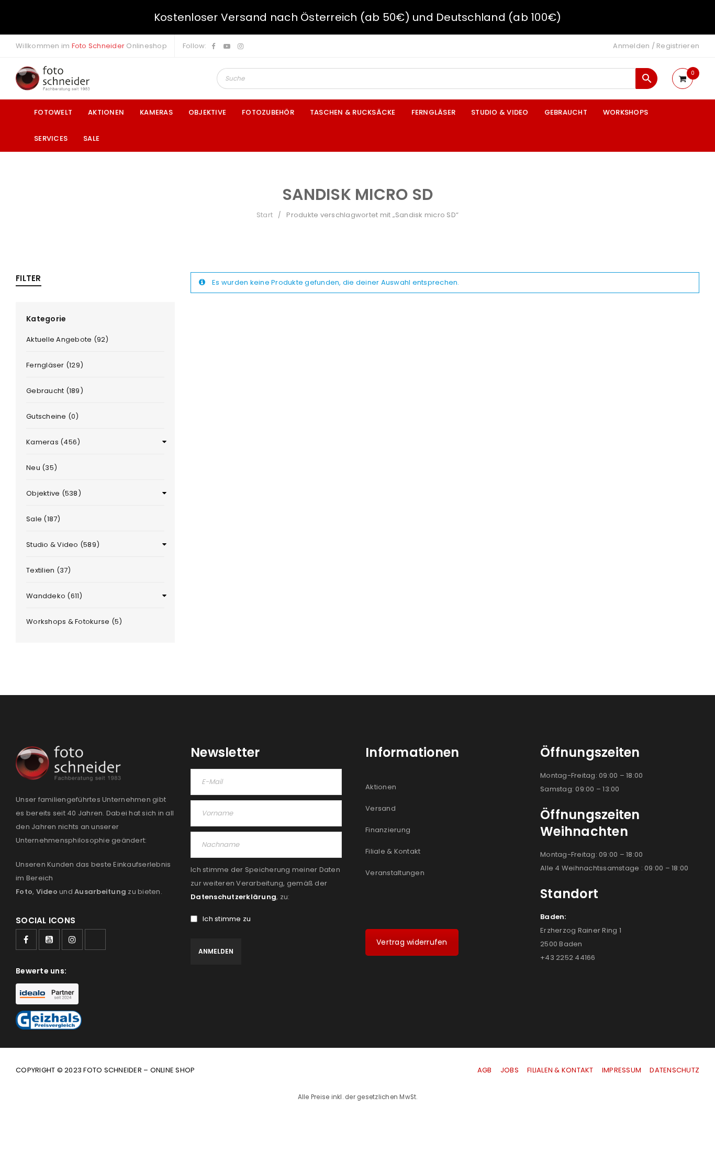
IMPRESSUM (621, 1070)
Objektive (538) (53, 493)
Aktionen (380, 787)
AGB (485, 1070)
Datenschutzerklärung (233, 897)
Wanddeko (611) (54, 596)
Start (264, 215)
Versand (380, 808)
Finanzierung (387, 830)
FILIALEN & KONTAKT (560, 1070)
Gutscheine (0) (52, 416)
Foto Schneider (98, 46)
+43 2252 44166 (568, 958)
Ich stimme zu (227, 919)
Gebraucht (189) (54, 391)
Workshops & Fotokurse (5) (74, 621)
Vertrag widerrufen (412, 942)
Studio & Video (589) (62, 545)
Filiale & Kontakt (392, 851)
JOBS (509, 1070)
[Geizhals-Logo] (49, 1020)
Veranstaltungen (394, 873)
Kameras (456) (53, 442)
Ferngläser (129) (54, 365)
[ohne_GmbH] (71, 763)
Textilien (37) (48, 570)
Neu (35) (41, 468)
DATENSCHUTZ (674, 1070)
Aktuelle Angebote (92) (67, 339)
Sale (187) (43, 519)
